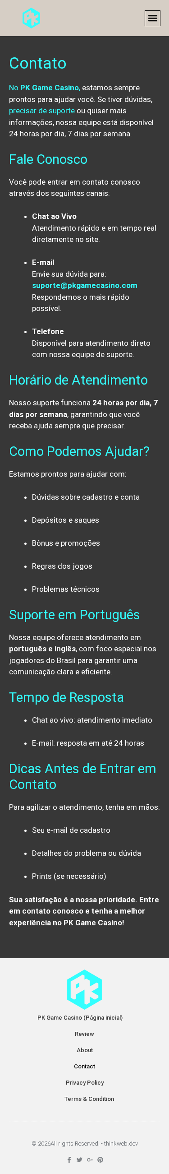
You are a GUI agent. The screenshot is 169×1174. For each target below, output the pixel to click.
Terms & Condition (89, 1098)
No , (44, 87)
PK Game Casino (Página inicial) (80, 1017)
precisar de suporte (42, 110)
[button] (152, 18)
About (85, 1050)
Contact (84, 1066)
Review (84, 1033)
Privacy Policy (85, 1082)
